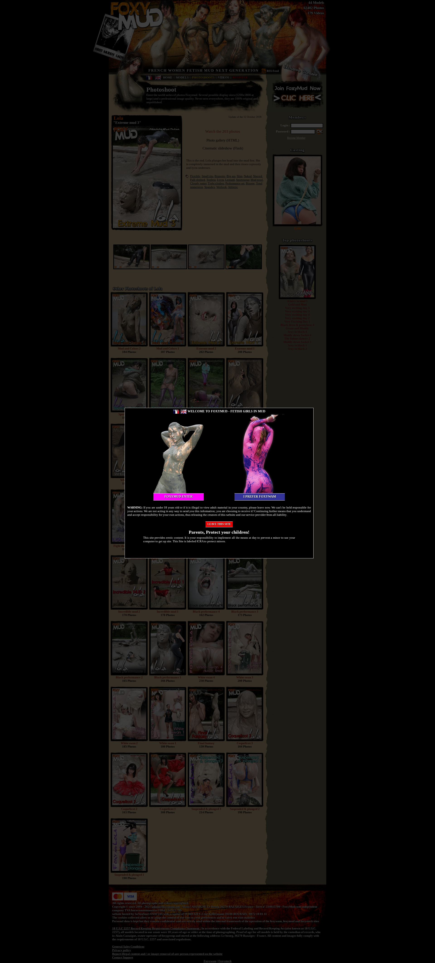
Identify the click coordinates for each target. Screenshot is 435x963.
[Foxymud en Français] (176, 411)
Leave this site (219, 524)
